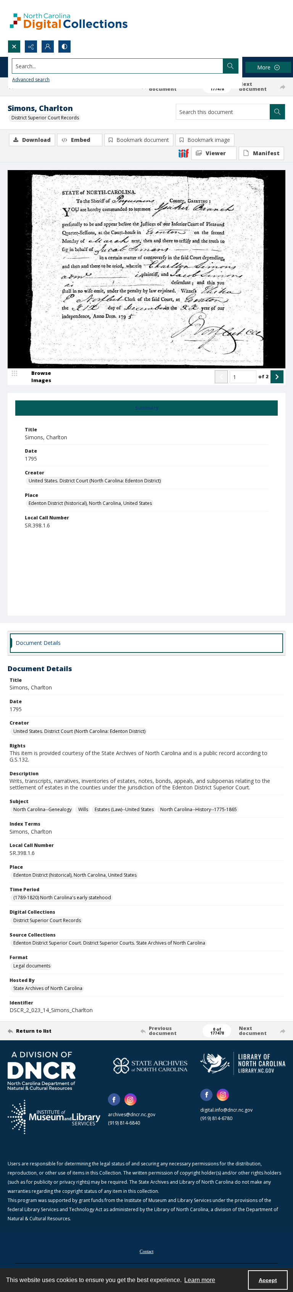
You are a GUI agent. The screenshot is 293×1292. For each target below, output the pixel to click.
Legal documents (31, 966)
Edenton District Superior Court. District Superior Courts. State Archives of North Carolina (109, 943)
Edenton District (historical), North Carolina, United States (90, 503)
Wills (83, 809)
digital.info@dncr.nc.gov (226, 1110)
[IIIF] (183, 152)
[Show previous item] (221, 376)
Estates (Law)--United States (124, 809)
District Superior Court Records (45, 117)
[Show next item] (276, 376)
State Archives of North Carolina (47, 988)
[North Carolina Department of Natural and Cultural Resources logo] (42, 1071)
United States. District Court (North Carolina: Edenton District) (95, 480)
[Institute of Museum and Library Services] (54, 1117)
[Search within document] (277, 111)
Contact (146, 1251)
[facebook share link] (114, 1099)
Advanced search (31, 79)
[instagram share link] (130, 1099)
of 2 (263, 376)
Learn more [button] (199, 1280)
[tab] (146, 408)
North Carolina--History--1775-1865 (198, 809)
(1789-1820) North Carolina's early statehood (62, 897)
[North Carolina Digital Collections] (69, 20)
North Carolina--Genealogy (42, 809)
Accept (268, 1280)
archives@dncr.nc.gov (131, 1114)
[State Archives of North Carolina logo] (150, 1066)
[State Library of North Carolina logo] (242, 1063)
